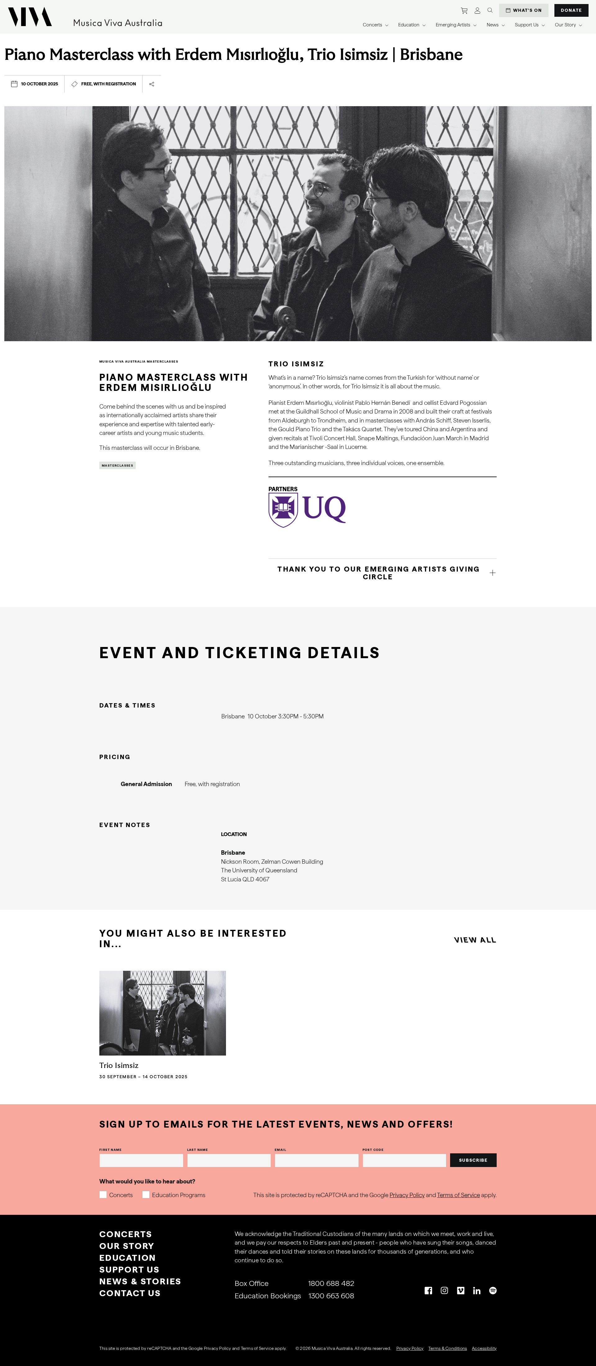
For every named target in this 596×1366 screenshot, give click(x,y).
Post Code (373, 1149)
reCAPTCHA (159, 1348)
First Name (110, 1149)
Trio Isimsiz (118, 1066)
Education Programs (178, 1195)
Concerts (121, 1195)
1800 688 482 (331, 1283)
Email (280, 1149)
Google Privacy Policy (209, 1348)
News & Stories (140, 1281)
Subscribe (473, 1160)
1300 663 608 (331, 1295)
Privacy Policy (407, 1195)
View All (476, 939)
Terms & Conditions (447, 1348)
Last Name (197, 1149)
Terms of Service (458, 1195)
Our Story (127, 1246)
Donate (571, 10)
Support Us (129, 1269)
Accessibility (484, 1348)
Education (127, 1257)
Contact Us (130, 1293)
